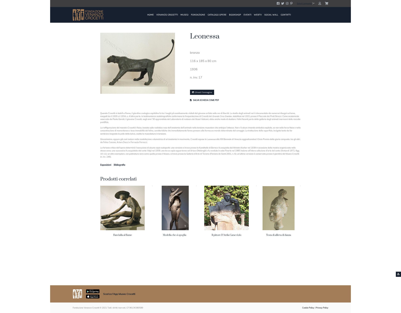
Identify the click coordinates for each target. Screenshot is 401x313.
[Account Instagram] (287, 3)
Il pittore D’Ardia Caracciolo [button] (226, 235)
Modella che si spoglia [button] (174, 235)
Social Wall (271, 14)
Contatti (286, 14)
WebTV (258, 14)
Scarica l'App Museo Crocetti (119, 293)
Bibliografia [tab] (119, 164)
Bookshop (235, 14)
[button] (319, 3)
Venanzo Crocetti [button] (167, 14)
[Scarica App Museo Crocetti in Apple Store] (92, 296)
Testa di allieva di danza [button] (278, 235)
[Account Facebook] (278, 3)
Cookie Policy (308, 307)
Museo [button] (184, 14)
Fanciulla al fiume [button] (122, 235)
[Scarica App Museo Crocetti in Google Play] (92, 291)
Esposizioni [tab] (105, 164)
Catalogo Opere (217, 14)
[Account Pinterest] (291, 3)
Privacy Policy (322, 307)
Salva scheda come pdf (206, 100)
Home (150, 14)
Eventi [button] (247, 14)
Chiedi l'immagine (203, 92)
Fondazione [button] (198, 14)
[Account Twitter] (283, 3)
